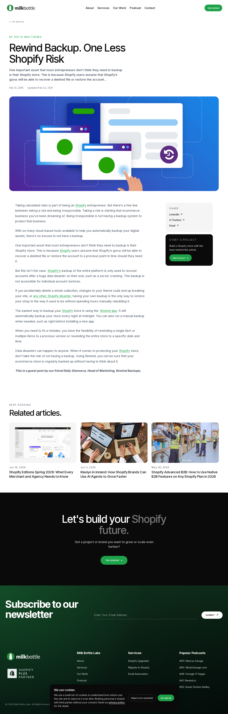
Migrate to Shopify (139, 667)
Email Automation (138, 673)
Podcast (135, 8)
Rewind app (108, 310)
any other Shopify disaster (52, 296)
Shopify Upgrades (138, 660)
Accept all (166, 698)
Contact (149, 8)
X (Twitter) (177, 219)
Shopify (80, 205)
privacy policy (117, 702)
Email (174, 225)
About (90, 8)
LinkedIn (176, 214)
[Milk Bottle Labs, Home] (21, 7)
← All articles (16, 21)
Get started (213, 8)
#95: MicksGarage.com (193, 667)
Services (103, 8)
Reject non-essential (142, 698)
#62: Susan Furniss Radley (194, 686)
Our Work (119, 8)
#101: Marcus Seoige (191, 660)
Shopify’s (54, 270)
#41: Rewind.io (187, 680)
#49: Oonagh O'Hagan (192, 673)
